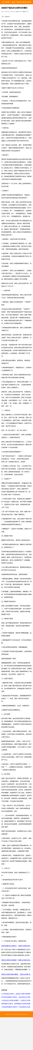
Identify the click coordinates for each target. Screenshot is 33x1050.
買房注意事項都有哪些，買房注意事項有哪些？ (16, 974)
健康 (13, 2)
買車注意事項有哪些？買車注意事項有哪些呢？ (16, 960)
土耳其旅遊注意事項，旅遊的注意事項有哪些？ (16, 994)
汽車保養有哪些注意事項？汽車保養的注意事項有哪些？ (16, 1007)
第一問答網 (5, 2)
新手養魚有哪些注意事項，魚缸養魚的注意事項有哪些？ (16, 997)
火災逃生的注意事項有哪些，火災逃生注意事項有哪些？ (16, 1000)
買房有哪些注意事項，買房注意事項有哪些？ (16, 946)
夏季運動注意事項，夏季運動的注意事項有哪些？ (16, 1004)
